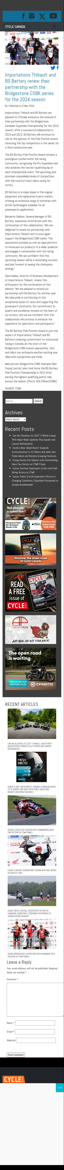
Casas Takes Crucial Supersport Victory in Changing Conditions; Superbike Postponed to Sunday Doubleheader (35, 480)
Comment (13, 979)
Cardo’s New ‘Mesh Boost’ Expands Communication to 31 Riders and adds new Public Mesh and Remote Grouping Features (34, 452)
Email (10, 1031)
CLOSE (59, 1087)
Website (11, 1040)
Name (10, 1023)
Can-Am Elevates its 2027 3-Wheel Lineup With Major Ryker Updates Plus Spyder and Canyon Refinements (34, 440)
